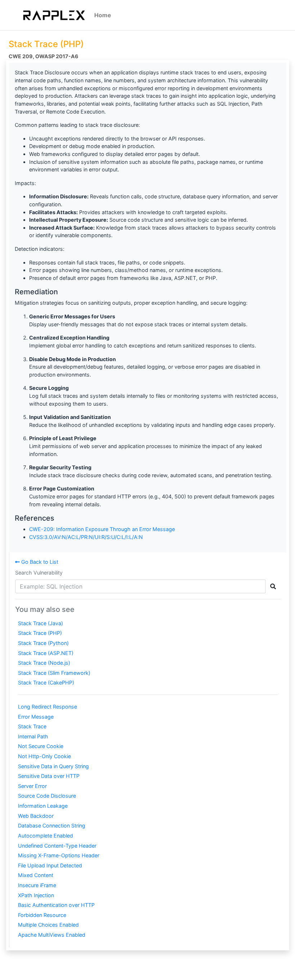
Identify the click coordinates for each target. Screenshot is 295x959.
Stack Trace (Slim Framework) (54, 673)
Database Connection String (51, 825)
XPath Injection (36, 895)
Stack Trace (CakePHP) (46, 682)
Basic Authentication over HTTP (56, 905)
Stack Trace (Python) (43, 643)
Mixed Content (35, 875)
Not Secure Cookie (40, 746)
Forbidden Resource (42, 915)
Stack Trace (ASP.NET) (45, 653)
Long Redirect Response (47, 707)
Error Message (36, 717)
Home (102, 15)
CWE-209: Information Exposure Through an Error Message (102, 529)
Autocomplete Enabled (45, 836)
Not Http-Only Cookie (44, 756)
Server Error (32, 786)
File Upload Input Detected (50, 865)
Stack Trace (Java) (40, 623)
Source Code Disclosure (47, 796)
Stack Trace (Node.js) (44, 663)
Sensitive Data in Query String (53, 766)
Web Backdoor (36, 816)
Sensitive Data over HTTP (49, 776)
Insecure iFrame (37, 885)
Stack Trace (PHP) (40, 633)
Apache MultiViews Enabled (51, 935)
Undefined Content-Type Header (57, 846)
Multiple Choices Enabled (48, 925)
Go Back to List (39, 562)
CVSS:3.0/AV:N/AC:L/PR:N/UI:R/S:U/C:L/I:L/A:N (86, 537)
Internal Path (33, 736)
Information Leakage (43, 806)
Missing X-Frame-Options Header (58, 855)
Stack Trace (32, 726)
